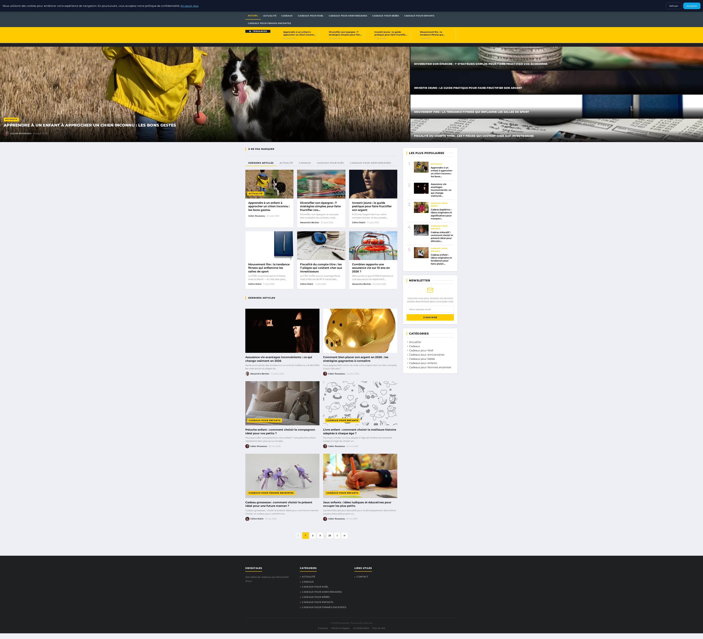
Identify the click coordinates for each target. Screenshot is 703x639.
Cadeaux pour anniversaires (426, 354)
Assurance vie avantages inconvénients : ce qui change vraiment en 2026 (278, 359)
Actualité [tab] (286, 162)
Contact (362, 576)
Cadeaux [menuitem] (287, 15)
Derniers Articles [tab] (261, 162)
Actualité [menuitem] (269, 15)
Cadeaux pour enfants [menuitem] (419, 15)
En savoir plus (189, 6)
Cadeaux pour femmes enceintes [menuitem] (269, 23)
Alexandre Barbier (309, 222)
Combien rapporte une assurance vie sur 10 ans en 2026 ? (371, 268)
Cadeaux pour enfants (264, 420)
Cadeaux (414, 346)
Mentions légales (340, 628)
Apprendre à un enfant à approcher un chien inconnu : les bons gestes (90, 125)
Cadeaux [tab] (305, 162)
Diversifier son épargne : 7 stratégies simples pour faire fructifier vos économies (481, 64)
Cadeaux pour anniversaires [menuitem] (348, 15)
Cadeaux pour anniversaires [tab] (370, 162)
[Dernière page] (344, 535)
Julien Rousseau (20, 133)
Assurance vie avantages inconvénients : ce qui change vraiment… (441, 190)
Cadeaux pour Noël (420, 350)
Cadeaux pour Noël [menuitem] (311, 15)
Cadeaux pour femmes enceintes (271, 493)
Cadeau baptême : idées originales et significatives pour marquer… (441, 214)
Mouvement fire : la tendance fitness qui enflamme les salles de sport (471, 112)
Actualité (11, 119)
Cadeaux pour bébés (439, 204)
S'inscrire (430, 317)
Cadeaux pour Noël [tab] (330, 162)
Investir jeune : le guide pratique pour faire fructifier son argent (468, 88)
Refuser (673, 5)
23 (329, 535)
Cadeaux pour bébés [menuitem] (385, 15)
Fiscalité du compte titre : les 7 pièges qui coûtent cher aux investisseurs (474, 136)
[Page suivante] (337, 535)
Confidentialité (361, 628)
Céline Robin (358, 222)
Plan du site (378, 628)
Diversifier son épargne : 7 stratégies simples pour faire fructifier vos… (320, 206)
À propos (323, 628)
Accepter (692, 5)
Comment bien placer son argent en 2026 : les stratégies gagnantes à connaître (355, 359)
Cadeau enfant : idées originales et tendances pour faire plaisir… (441, 259)
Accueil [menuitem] (253, 15)
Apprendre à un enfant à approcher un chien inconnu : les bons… (441, 172)
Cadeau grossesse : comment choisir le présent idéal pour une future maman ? (278, 504)
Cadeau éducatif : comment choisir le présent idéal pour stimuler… (442, 237)
